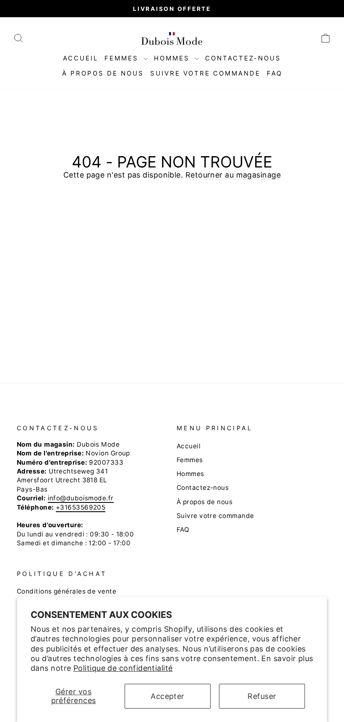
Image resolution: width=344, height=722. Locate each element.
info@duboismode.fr (81, 498)
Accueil (80, 58)
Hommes (173, 58)
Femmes (122, 58)
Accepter (168, 696)
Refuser (262, 696)
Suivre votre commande (205, 73)
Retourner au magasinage (233, 174)
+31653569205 (80, 507)
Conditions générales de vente (66, 591)
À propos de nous (103, 73)
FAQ (274, 73)
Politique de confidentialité (123, 668)
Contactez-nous (243, 58)
